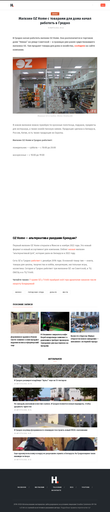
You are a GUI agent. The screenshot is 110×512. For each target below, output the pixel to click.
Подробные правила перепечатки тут (75, 508)
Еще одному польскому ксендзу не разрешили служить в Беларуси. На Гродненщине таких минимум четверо (54, 454)
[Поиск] (95, 5)
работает (36, 260)
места (65, 292)
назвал (72, 249)
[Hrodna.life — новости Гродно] (12, 5)
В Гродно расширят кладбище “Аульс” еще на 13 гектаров (40, 380)
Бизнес (55, 14)
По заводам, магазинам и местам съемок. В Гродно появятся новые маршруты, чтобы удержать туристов (52, 405)
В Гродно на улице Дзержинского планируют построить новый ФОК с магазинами (51, 430)
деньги (53, 292)
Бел (103, 5)
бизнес (18, 292)
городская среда (36, 292)
